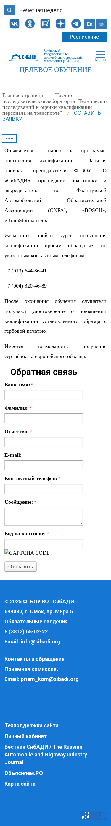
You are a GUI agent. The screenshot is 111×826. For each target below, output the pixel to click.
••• (9, 138)
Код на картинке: (26, 533)
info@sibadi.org (40, 641)
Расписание (84, 37)
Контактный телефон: (32, 478)
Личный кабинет (25, 736)
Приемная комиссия (30, 669)
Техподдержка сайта (31, 725)
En (90, 24)
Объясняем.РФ (23, 773)
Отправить (20, 566)
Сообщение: (20, 502)
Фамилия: (18, 408)
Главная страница (23, 95)
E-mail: (13, 455)
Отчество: (18, 431)
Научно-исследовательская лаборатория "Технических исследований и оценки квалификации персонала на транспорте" (55, 104)
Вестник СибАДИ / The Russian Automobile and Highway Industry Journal (45, 754)
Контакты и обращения (34, 659)
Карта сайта (20, 784)
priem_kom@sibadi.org (50, 679)
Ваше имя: (18, 384)
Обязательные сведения (36, 621)
